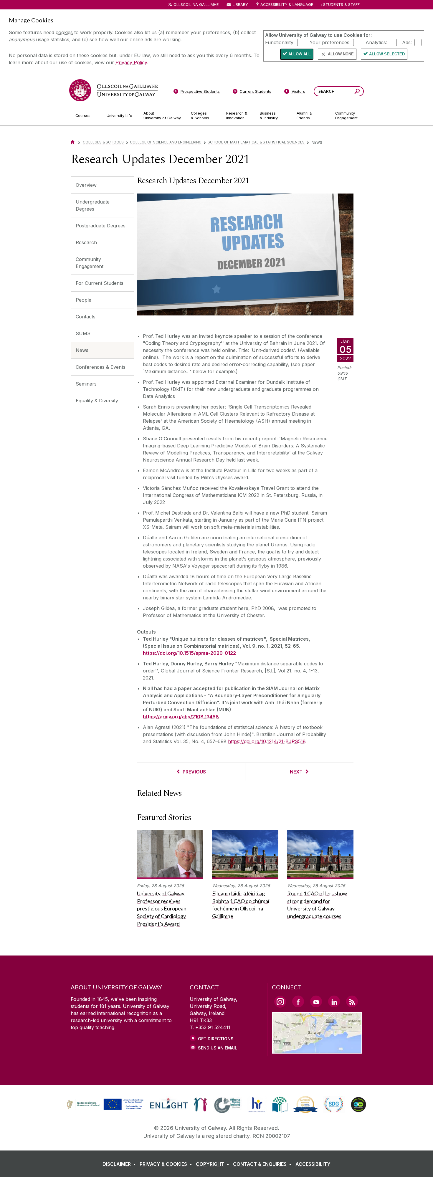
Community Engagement (89, 262)
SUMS (83, 333)
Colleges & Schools (103, 142)
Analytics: (376, 42)
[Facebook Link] (298, 1001)
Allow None (341, 54)
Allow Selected (387, 54)
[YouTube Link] (316, 1001)
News (82, 350)
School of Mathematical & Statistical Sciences (256, 142)
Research (86, 242)
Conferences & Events (100, 367)
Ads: (407, 42)
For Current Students (99, 283)
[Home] (73, 142)
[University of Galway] (113, 90)
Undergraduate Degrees (93, 205)
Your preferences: (330, 42)
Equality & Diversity (97, 401)
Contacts (85, 317)
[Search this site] (357, 92)
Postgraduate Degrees (100, 226)
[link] (104, 1104)
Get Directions (216, 1038)
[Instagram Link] (280, 1002)
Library (240, 4)
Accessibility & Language (286, 4)
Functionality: (280, 42)
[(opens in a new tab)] (105, 1109)
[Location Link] (317, 1050)
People (83, 300)
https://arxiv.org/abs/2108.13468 (181, 717)
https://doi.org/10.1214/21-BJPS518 (267, 741)
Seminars (86, 384)
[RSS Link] (352, 1001)
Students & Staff (341, 4)
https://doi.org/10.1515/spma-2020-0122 (189, 653)
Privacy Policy (131, 62)
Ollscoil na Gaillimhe (196, 4)
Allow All (299, 54)
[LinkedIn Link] (334, 1001)
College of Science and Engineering (165, 142)
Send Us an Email (217, 1047)
